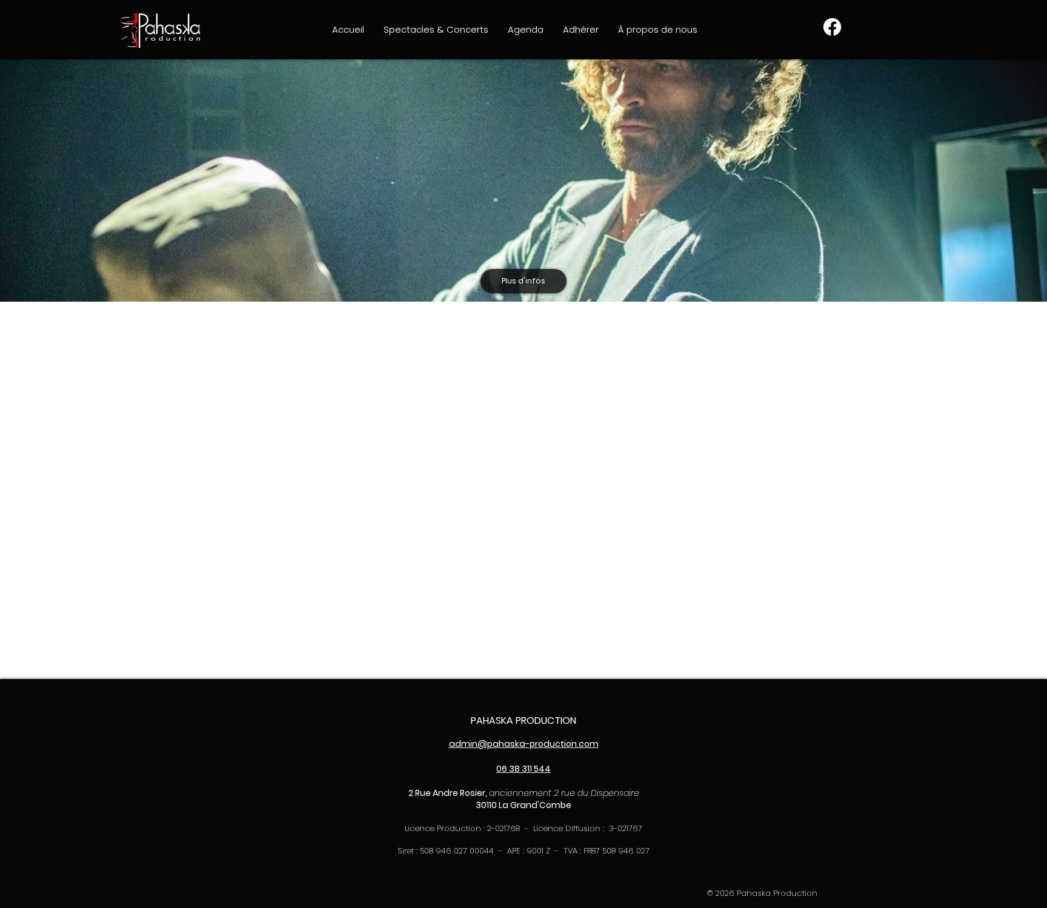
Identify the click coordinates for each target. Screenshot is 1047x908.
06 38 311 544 (523, 769)
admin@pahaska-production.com (524, 744)
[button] (436, 29)
